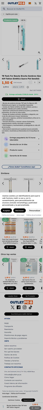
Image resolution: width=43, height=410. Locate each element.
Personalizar (34, 210)
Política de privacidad (33, 215)
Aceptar (6, 210)
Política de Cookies (8, 215)
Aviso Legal (20, 215)
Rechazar (19, 210)
